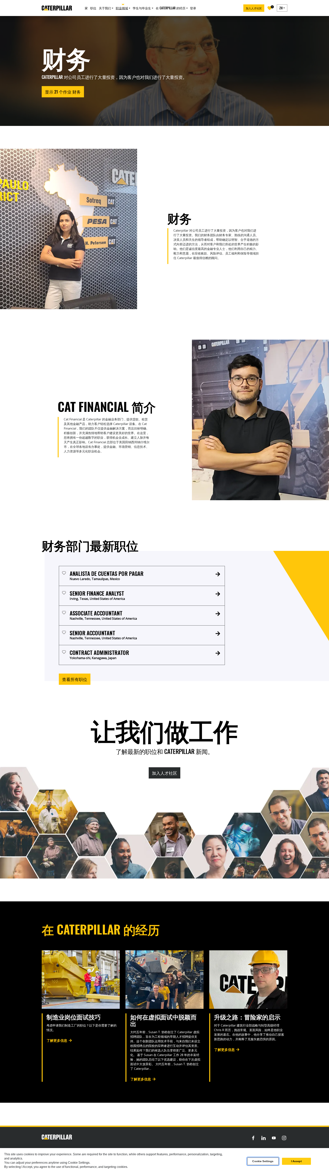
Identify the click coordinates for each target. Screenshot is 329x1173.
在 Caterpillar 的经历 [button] (170, 8)
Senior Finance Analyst (97, 593)
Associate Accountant (96, 613)
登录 (193, 8)
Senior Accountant (92, 633)
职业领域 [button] (122, 8)
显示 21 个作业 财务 (63, 92)
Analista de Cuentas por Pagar (107, 573)
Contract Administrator (99, 652)
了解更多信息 (57, 1040)
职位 (93, 8)
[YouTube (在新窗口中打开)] (274, 1138)
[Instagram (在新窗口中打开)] (284, 1138)
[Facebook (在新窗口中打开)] (253, 1138)
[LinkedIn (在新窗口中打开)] (263, 1138)
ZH (281, 8)
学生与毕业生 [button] (142, 8)
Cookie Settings (262, 1161)
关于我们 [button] (105, 8)
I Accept (296, 1161)
